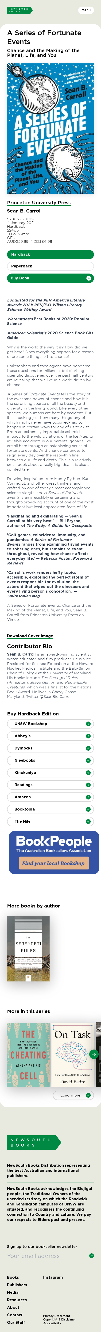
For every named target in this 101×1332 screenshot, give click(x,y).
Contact (15, 1315)
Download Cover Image (30, 635)
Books (13, 1277)
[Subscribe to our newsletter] (91, 1255)
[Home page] (20, 10)
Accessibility (52, 1323)
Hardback (20, 254)
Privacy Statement (56, 1316)
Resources (17, 1300)
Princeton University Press (39, 203)
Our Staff (16, 1322)
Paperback (21, 266)
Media (13, 1292)
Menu (86, 10)
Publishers (17, 1285)
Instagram (53, 1277)
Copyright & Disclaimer (59, 1319)
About (13, 1307)
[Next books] (94, 1054)
